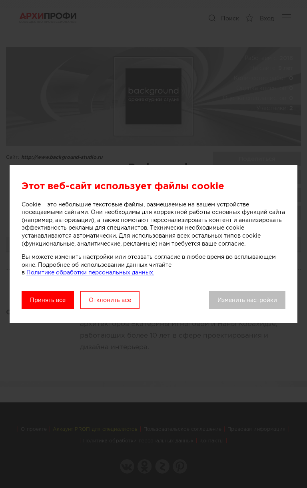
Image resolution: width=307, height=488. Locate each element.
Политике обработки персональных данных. (90, 272)
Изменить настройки (247, 300)
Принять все (48, 300)
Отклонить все (110, 300)
